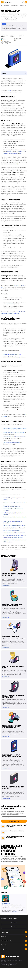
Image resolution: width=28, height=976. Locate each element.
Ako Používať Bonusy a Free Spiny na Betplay (14, 535)
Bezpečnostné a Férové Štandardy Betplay (14, 436)
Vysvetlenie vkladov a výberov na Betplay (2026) (13, 574)
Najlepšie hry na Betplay (10, 636)
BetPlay (9, 90)
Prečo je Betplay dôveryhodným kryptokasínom (13, 696)
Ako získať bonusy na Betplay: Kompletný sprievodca (12, 605)
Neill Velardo (6, 903)
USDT (24, 151)
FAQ (25, 414)
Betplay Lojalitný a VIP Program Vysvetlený (14, 432)
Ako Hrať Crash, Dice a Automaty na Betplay (14, 357)
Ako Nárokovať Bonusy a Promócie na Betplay (14, 428)
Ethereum (5, 153)
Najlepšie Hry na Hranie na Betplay (12, 354)
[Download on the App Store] (14, 926)
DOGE (22, 285)
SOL (2, 287)
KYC (17, 164)
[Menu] (26, 2)
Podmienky (4, 416)
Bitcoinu (9, 151)
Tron (20, 153)
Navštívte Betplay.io (6, 489)
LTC (20, 285)
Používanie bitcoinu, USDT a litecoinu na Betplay (11, 726)
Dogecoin (15, 153)
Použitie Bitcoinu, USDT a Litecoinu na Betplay (14, 517)
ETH (17, 285)
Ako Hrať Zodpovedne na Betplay (11, 442)
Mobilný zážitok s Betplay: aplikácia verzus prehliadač (12, 756)
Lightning (20, 151)
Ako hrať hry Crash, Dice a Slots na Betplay (13, 787)
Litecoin (11, 153)
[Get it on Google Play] (14, 922)
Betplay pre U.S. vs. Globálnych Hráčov (13, 537)
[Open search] (23, 2)
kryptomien (22, 149)
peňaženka (10, 303)
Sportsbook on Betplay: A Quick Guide (13, 667)
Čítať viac (14, 911)
